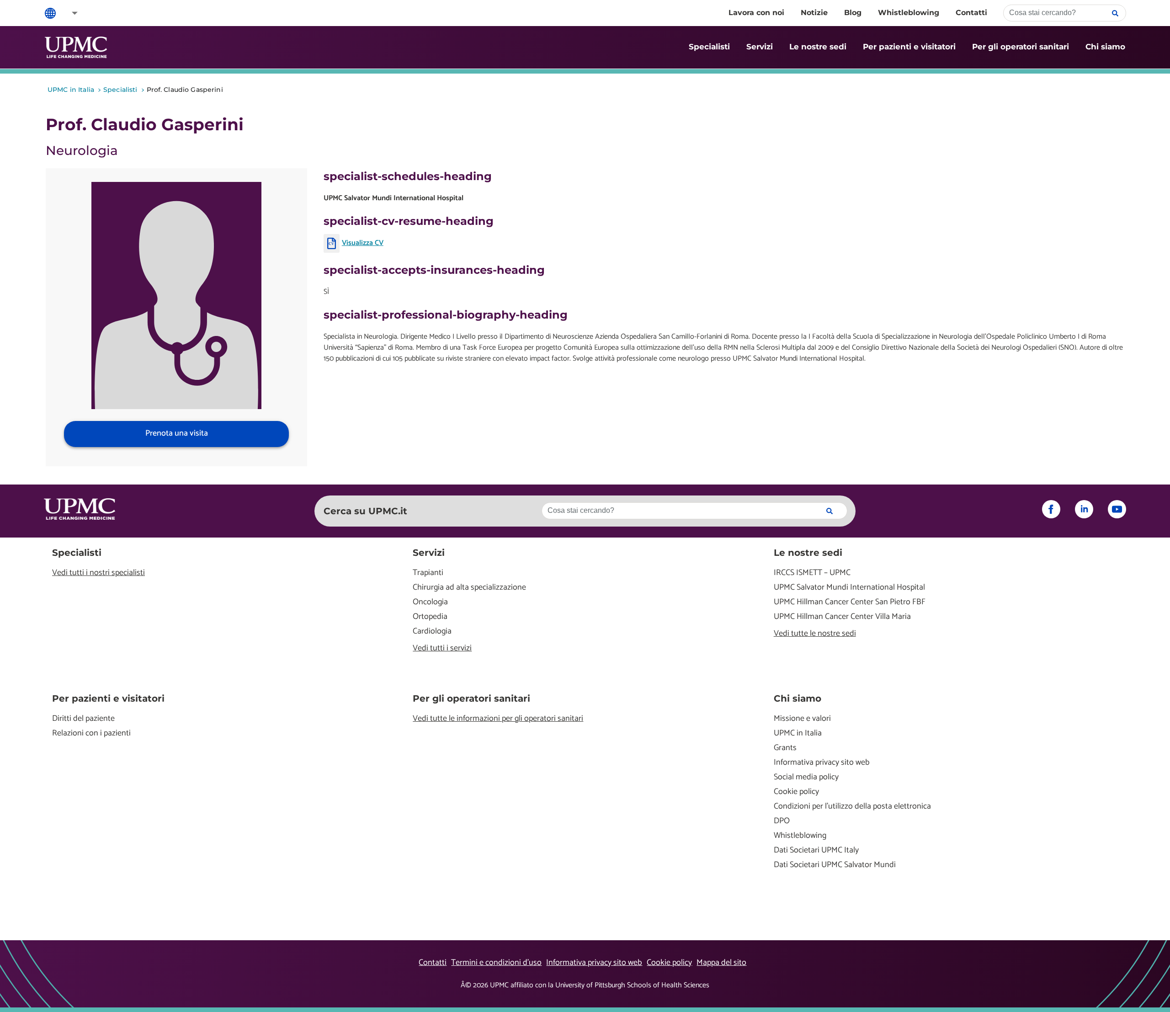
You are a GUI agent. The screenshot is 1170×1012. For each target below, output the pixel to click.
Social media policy (806, 777)
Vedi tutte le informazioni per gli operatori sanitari (498, 719)
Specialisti (709, 46)
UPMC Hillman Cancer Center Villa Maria (842, 617)
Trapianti (428, 573)
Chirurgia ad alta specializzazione (469, 587)
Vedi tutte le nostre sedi (815, 634)
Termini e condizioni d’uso (496, 962)
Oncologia (430, 602)
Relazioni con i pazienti (91, 733)
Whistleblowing (908, 12)
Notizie (814, 12)
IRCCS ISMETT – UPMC (812, 573)
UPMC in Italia (798, 733)
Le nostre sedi (817, 46)
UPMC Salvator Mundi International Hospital (849, 587)
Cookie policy (796, 792)
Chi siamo (1105, 46)
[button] (68, 13)
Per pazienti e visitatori (909, 46)
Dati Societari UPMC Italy (816, 850)
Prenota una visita (176, 433)
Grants (785, 748)
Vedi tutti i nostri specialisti (98, 573)
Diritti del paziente (83, 719)
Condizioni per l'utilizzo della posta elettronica (852, 806)
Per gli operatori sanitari (1020, 46)
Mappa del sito (721, 962)
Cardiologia (432, 631)
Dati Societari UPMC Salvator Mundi (835, 865)
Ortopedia (430, 617)
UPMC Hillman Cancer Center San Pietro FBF (849, 602)
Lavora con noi (756, 12)
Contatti (971, 12)
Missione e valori (802, 719)
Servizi (759, 46)
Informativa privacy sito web (822, 762)
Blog (853, 12)
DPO (782, 821)
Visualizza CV (362, 243)
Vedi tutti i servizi (442, 648)
